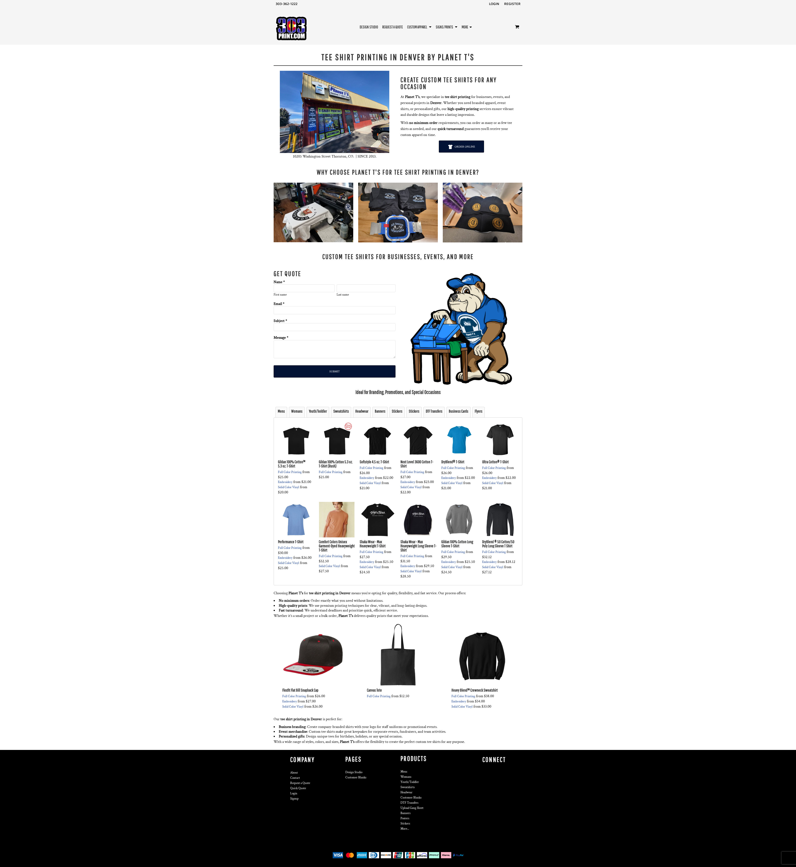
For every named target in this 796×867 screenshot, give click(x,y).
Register (512, 4)
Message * (281, 337)
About (294, 773)
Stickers (405, 823)
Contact (295, 778)
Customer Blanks (355, 777)
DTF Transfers (409, 803)
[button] (419, 27)
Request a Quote (300, 783)
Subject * (280, 320)
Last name (343, 295)
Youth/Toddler (409, 782)
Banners (405, 813)
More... (404, 829)
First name (280, 295)
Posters (404, 818)
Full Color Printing (290, 472)
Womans (405, 777)
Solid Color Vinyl (288, 487)
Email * (279, 303)
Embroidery (285, 482)
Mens (403, 772)
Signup (294, 799)
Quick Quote (298, 788)
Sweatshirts (407, 787)
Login (494, 4)
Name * (279, 282)
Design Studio (353, 772)
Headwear (406, 792)
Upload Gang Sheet (411, 808)
